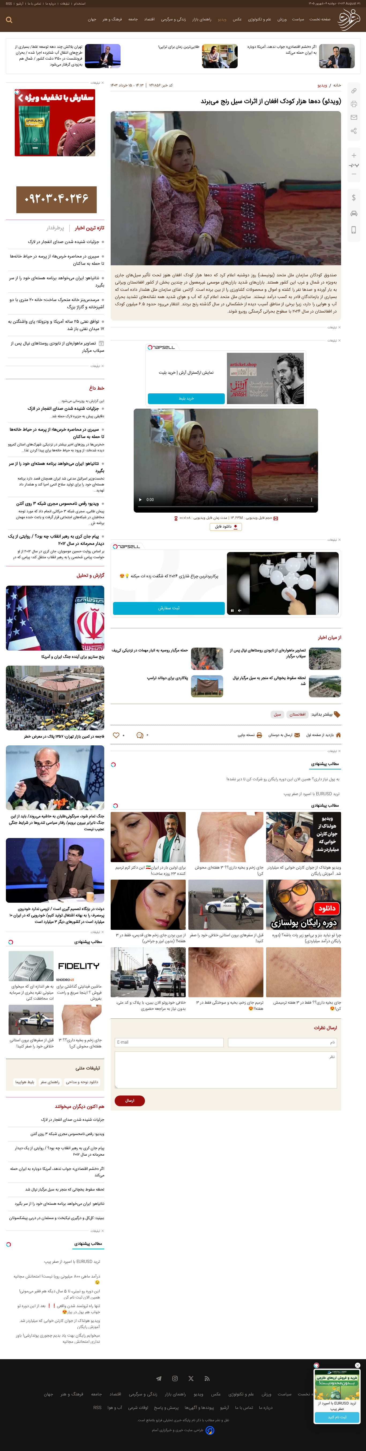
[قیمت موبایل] (353, 231)
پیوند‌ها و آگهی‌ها (199, 1408)
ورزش (282, 19)
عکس (238, 19)
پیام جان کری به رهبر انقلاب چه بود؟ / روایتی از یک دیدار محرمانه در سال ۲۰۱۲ (56, 540)
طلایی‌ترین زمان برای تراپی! (178, 47)
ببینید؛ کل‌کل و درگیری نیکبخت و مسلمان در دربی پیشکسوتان (56, 1218)
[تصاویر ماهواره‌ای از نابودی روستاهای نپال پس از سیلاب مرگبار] (325, 659)
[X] (191, 1378)
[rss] (207, 1378)
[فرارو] (348, 19)
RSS (9, 4)
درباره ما (51, 4)
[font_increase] (354, 155)
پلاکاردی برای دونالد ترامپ (167, 678)
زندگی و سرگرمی (174, 19)
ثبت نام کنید (337, 1417)
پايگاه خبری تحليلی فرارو (173, 1420)
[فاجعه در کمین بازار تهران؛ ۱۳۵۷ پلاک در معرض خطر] (55, 698)
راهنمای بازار (202, 19)
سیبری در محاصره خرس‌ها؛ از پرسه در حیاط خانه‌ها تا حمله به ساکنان (57, 433)
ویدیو (222, 19)
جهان (92, 19)
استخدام (79, 4)
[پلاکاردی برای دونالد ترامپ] (207, 686)
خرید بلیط (186, 399)
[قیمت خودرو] (353, 214)
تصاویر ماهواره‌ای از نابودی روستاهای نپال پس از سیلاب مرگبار (268, 653)
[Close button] (357, 1365)
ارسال (129, 1101)
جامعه (133, 19)
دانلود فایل (223, 527)
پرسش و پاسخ (166, 1408)
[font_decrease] (354, 174)
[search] (9, 20)
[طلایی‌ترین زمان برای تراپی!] (220, 56)
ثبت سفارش (169, 608)
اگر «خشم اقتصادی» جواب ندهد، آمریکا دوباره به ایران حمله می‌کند (282, 50)
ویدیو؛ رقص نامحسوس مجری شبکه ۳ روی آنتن (57, 503)
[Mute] (240, 610)
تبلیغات (64, 4)
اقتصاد (150, 19)
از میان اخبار (329, 638)
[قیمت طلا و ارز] (353, 199)
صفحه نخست (320, 19)
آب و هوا (114, 1408)
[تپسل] (150, 347)
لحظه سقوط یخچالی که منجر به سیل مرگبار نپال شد (269, 681)
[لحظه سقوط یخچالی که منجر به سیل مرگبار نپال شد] (325, 686)
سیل (277, 714)
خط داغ (96, 389)
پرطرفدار (55, 228)
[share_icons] (353, 131)
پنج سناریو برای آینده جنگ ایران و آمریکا (72, 657)
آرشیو (19, 4)
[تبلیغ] (56, 199)
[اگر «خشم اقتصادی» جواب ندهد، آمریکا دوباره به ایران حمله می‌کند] (337, 56)
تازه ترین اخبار (89, 228)
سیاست (298, 19)
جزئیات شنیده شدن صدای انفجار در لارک (63, 242)
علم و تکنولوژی (260, 19)
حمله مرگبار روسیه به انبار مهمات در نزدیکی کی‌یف (150, 651)
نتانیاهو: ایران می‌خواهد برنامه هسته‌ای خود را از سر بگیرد (56, 467)
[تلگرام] (159, 1378)
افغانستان (297, 714)
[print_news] (353, 104)
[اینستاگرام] (175, 1378)
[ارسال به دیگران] (354, 117)
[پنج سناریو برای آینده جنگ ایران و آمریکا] (55, 618)
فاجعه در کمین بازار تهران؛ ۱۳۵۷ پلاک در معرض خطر (64, 737)
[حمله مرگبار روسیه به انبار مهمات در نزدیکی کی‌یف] (207, 659)
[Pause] (232, 610)
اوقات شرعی (138, 1408)
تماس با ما (34, 4)
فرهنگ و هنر (113, 19)
